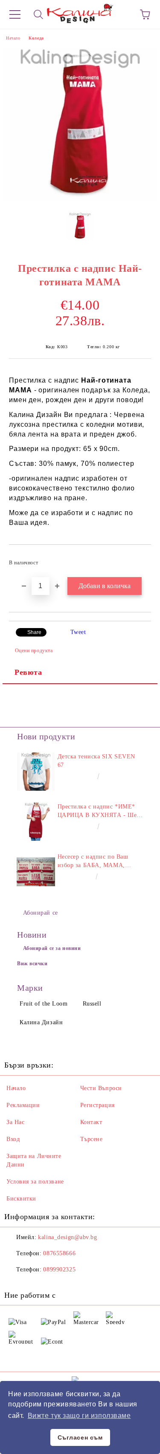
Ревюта (28, 672)
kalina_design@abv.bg (67, 1237)
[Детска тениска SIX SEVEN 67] (36, 771)
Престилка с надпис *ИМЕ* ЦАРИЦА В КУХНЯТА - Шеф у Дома (99, 811)
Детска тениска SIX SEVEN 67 (96, 760)
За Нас (15, 1122)
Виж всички (32, 964)
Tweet (78, 632)
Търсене (91, 1139)
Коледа (36, 38)
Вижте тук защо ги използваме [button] (79, 1415)
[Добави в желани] (139, 559)
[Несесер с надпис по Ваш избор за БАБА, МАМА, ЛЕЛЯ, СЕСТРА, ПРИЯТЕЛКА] (36, 872)
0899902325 (59, 1269)
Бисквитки (21, 1198)
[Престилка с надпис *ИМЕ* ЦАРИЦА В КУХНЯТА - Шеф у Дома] (36, 822)
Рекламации (23, 1105)
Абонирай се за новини (52, 948)
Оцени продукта (33, 651)
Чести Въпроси (101, 1088)
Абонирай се (40, 913)
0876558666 (59, 1253)
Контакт (91, 1122)
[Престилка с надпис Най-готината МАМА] (80, 199)
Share (34, 632)
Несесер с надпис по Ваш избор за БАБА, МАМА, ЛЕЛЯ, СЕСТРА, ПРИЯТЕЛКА (93, 862)
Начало (13, 38)
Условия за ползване (35, 1181)
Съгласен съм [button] (80, 1437)
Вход (13, 1139)
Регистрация (97, 1105)
